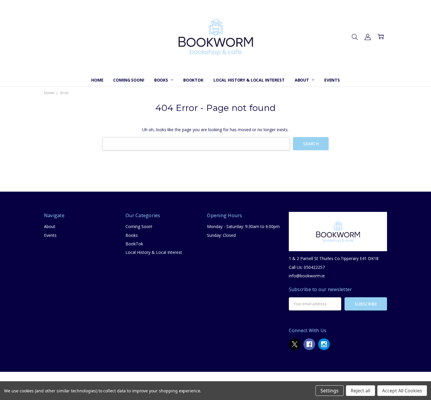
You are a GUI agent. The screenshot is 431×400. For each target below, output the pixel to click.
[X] (295, 344)
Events (332, 80)
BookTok (193, 80)
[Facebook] (309, 344)
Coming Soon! (128, 80)
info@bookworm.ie (307, 276)
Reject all (360, 390)
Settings (329, 390)
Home (97, 80)
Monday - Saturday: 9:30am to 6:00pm (243, 226)
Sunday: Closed (221, 235)
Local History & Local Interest (249, 80)
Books (161, 80)
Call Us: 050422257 (307, 267)
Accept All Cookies (402, 390)
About (302, 80)
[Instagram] (324, 344)
